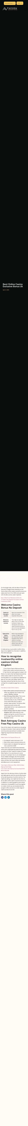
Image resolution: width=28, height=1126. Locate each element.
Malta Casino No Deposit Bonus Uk (10, 737)
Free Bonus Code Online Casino (10, 688)
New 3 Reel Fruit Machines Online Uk (11, 598)
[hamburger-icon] (25, 9)
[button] (2, 797)
